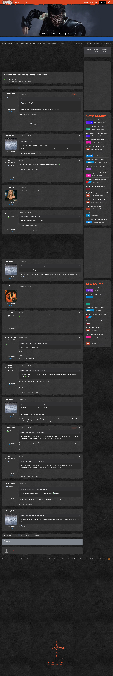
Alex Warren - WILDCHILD (94, 153)
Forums (17, 2)
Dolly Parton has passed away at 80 (97, 193)
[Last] (31, 88)
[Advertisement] (42, 58)
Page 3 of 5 (37, 88)
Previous (9, 88)
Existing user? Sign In (90, 2)
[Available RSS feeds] (109, 559)
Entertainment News (25, 81)
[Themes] (109, 2)
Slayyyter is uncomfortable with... (96, 146)
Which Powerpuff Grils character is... (97, 219)
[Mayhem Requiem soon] (56, 20)
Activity (25, 2)
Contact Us (61, 662)
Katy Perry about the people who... (97, 199)
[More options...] (79, 94)
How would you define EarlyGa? (96, 173)
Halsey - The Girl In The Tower (95, 159)
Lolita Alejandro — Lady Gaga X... (96, 126)
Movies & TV (95, 189)
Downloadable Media (98, 129)
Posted (25, 94)
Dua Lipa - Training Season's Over (96, 119)
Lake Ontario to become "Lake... (96, 166)
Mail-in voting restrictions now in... (97, 179)
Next (27, 88)
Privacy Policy (52, 662)
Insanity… (89, 341)
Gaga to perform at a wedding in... (96, 133)
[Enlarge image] (23, 103)
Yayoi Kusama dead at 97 (94, 206)
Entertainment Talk (99, 222)
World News (96, 169)
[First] (4, 88)
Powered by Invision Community (56, 664)
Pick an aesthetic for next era (95, 139)
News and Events (96, 136)
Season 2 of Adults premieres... (95, 186)
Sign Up (102, 2)
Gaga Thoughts (97, 142)
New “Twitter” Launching (94, 212)
